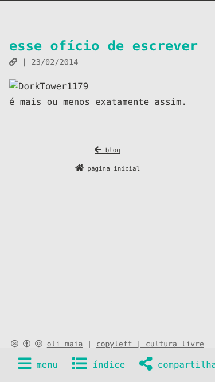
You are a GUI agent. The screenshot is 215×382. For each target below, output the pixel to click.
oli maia (65, 344)
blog (110, 150)
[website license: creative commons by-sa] (26, 344)
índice (106, 365)
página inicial (112, 168)
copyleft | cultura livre (150, 344)
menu (44, 365)
